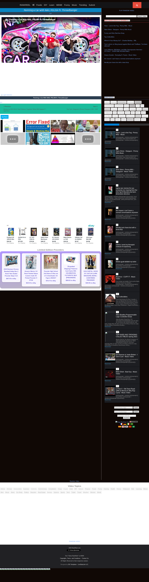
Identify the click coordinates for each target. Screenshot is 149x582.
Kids (114, 112)
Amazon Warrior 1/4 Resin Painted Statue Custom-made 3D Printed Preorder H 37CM (31, 275)
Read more (108, 143)
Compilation (119, 106)
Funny (67, 5)
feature (107, 109)
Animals (113, 102)
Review (138, 116)
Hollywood (108, 112)
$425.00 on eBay (31, 283)
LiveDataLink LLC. (83, 564)
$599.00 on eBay (71, 280)
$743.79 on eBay (51, 280)
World (143, 119)
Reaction (122, 116)
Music (74, 5)
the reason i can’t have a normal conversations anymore (122, 58)
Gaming (132, 109)
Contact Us (85, 558)
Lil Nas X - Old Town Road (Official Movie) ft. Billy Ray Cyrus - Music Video (125, 391)
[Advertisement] (50, 78)
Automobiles (122, 102)
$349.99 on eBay (91, 283)
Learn (51, 5)
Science (144, 116)
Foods (39, 5)
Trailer (118, 119)
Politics (115, 116)
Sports (107, 119)
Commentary (109, 106)
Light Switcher (7, 95)
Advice (107, 102)
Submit (92, 5)
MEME (59, 5)
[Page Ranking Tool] (122, 422)
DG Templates (72, 564)
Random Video (74, 481)
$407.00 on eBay (11, 278)
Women (137, 119)
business (130, 102)
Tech (112, 119)
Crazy (126, 106)
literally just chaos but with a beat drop (116, 62)
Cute (137, 106)
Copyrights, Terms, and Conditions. (70, 558)
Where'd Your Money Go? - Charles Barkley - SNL (120, 40)
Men (132, 112)
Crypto (132, 106)
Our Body (108, 116)
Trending (83, 5)
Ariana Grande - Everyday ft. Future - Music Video (120, 55)
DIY (45, 5)
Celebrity (138, 102)
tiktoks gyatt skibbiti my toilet (126, 262)
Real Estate (130, 116)
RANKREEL (25, 5)
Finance (114, 109)
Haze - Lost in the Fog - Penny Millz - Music (118, 26)
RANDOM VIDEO (74, 541)
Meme (127, 112)
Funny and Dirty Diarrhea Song (114, 33)
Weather (130, 119)
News (143, 112)
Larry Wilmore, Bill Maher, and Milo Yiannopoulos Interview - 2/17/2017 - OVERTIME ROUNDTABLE (123, 50)
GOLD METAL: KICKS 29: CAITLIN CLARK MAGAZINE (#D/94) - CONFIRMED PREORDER (91, 275)
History (145, 109)
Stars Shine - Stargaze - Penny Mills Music (118, 29)
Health (139, 109)
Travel (124, 119)
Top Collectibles (109, 37)
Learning (121, 112)
